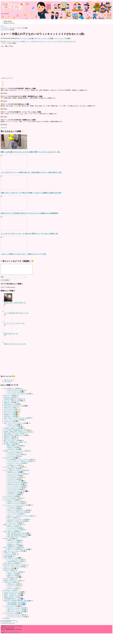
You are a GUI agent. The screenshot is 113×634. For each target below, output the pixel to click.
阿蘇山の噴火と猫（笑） (11, 333)
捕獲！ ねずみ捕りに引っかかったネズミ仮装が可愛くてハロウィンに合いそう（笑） (31, 152)
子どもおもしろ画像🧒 (12, 412)
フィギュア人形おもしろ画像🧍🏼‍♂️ (14, 498)
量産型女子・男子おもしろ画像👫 (18, 521)
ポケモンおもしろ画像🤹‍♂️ (15, 475)
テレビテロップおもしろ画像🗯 (17, 463)
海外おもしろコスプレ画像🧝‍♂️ (16, 503)
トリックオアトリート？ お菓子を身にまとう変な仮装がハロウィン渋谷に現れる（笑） (31, 172)
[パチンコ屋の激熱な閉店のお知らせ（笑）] (8, 311)
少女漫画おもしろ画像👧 (15, 493)
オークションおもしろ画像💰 (16, 559)
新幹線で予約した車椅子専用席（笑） (15, 302)
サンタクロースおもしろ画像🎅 (17, 615)
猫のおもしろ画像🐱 (11, 395)
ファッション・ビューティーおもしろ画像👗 (18, 505)
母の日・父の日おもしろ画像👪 (14, 595)
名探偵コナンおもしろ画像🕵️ (16, 484)
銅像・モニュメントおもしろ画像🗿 (15, 551)
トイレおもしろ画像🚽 (11, 554)
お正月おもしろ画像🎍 (12, 582)
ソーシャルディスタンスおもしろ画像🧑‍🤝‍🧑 (20, 393)
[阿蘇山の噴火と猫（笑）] (8, 332)
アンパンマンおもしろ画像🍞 (16, 487)
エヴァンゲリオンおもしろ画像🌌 (18, 491)
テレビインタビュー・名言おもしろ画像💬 (21, 461)
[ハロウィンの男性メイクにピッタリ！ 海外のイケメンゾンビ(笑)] (14, 250)
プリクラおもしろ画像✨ (12, 409)
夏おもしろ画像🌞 (10, 570)
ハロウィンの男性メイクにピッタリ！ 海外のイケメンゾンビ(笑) (23, 254)
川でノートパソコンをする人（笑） (14, 323)
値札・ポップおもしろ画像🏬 (14, 440)
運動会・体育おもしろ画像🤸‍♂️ (13, 597)
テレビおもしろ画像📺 (12, 457)
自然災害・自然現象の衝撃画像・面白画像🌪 (18, 600)
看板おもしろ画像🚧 (11, 437)
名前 (2, 277)
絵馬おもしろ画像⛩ (14, 588)
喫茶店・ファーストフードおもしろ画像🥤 (17, 451)
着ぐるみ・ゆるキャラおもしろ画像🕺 (16, 565)
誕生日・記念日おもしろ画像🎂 (14, 580)
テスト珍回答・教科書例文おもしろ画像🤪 (18, 430)
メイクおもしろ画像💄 (26, 38)
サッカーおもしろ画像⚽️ (15, 528)
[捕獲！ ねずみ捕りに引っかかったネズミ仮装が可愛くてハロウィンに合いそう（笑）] (14, 148)
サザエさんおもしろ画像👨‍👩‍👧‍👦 (16, 480)
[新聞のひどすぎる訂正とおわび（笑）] (8, 342)
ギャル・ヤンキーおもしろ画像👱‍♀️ (15, 419)
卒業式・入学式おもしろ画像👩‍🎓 (14, 593)
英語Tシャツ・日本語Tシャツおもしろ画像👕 (21, 516)
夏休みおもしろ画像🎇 (15, 577)
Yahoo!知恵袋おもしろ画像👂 (16, 561)
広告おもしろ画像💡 (11, 438)
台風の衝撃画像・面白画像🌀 (16, 602)
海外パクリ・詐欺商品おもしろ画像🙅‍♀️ (19, 549)
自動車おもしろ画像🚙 (15, 540)
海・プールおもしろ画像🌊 (16, 571)
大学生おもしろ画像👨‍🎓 (11, 416)
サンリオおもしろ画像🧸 (12, 496)
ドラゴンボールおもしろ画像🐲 (17, 482)
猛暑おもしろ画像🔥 (14, 575)
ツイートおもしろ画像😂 (15, 426)
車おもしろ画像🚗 (10, 538)
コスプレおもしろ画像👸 (12, 499)
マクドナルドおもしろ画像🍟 (16, 454)
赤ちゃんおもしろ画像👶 (12, 411)
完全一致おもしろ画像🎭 (12, 563)
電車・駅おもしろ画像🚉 (12, 531)
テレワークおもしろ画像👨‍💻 (16, 392)
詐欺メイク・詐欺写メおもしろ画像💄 (19, 510)
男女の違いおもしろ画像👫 (12, 404)
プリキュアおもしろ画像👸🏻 (16, 489)
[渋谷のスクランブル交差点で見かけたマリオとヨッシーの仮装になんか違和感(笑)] (14, 210)
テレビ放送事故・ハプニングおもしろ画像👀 (21, 459)
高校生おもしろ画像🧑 (11, 414)
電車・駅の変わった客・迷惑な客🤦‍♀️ (18, 533)
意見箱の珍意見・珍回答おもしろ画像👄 (17, 435)
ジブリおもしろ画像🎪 (15, 479)
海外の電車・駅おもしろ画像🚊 (17, 536)
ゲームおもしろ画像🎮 (15, 494)
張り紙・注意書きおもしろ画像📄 (15, 442)
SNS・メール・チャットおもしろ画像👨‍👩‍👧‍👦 (17, 423)
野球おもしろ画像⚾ (14, 526)
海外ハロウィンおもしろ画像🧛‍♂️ (43, 38)
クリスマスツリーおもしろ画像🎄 (18, 616)
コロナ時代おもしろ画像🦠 (13, 388)
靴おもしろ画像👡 (13, 517)
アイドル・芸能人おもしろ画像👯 (15, 467)
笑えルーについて (9, 23)
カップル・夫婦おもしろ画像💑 (14, 400)
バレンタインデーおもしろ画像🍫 (15, 592)
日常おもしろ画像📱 (11, 568)
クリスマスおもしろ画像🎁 (13, 613)
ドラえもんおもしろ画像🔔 (16, 477)
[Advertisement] (50, 63)
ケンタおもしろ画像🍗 (15, 456)
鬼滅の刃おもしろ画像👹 (15, 472)
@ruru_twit (4, 127)
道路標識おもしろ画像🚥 (15, 546)
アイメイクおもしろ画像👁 (16, 514)
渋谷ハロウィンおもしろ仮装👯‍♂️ (17, 608)
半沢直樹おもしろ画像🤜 (15, 465)
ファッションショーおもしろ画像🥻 (18, 519)
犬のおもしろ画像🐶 (11, 397)
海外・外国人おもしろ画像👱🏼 (14, 547)
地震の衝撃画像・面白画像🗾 (16, 604)
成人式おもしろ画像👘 (11, 590)
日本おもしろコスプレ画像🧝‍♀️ (16, 501)
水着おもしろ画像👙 (14, 573)
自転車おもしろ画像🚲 (15, 544)
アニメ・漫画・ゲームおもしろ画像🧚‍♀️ (16, 470)
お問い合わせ (8, 21)
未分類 (7, 618)
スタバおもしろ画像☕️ (15, 452)
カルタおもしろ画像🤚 (15, 585)
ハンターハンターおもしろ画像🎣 (18, 474)
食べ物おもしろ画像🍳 (12, 444)
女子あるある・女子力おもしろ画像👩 (16, 405)
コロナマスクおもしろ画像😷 (16, 390)
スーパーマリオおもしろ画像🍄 (17, 486)
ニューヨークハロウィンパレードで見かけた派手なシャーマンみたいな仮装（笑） (30, 233)
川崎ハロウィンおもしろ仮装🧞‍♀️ (17, 609)
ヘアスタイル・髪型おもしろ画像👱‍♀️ (18, 512)
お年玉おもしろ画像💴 (15, 584)
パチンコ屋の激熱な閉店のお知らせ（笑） (16, 313)
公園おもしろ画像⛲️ (11, 552)
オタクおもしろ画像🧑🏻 (11, 421)
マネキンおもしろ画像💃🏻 (15, 522)
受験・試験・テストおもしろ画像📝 (15, 433)
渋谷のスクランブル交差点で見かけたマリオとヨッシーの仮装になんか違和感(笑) (29, 213)
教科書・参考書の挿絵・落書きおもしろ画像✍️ (19, 431)
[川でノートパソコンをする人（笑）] (8, 321)
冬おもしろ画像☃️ (10, 578)
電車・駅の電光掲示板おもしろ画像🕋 (19, 535)
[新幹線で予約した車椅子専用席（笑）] (8, 301)
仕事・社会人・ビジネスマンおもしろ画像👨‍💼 (18, 418)
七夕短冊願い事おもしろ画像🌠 (14, 598)
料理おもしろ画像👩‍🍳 (14, 447)
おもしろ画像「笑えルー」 (13, 632)
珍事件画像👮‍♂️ (9, 556)
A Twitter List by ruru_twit (8, 623)
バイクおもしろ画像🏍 (14, 542)
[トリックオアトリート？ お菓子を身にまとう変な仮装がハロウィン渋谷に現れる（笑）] (14, 169)
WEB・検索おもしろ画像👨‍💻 (13, 558)
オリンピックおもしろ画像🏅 (16, 529)
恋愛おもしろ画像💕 (11, 402)
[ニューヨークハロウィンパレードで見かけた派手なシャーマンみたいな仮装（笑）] (14, 230)
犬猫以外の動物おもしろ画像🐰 (14, 399)
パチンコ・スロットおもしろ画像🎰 (15, 566)
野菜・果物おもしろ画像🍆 (16, 445)
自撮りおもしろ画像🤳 (11, 407)
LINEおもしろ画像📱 (14, 425)
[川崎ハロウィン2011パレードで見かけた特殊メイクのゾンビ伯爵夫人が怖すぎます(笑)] (14, 189)
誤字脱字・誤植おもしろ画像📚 (14, 428)
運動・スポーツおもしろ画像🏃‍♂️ (14, 524)
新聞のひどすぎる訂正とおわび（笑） (15, 344)
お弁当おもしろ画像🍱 (14, 449)
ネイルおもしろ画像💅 (15, 506)
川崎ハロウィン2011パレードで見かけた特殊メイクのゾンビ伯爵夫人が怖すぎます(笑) (31, 193)
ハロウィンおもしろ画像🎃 (62, 38)
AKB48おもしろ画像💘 (15, 468)
